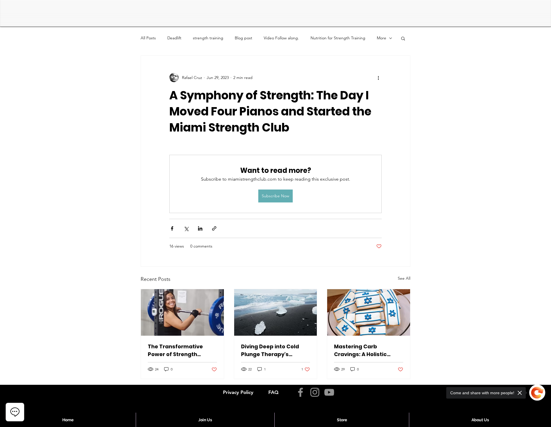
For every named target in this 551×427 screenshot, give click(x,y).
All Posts (148, 37)
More (381, 37)
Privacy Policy (238, 392)
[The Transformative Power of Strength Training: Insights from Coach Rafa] (182, 312)
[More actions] (378, 77)
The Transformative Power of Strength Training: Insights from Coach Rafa (179, 350)
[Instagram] (315, 392)
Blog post (243, 37)
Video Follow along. (281, 37)
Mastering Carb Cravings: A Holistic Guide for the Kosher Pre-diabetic (362, 350)
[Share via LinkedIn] (200, 228)
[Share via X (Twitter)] (186, 228)
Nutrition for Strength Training (338, 37)
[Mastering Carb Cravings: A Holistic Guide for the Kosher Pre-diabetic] (368, 312)
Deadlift (174, 37)
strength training (208, 37)
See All (404, 278)
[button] (403, 38)
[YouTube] (329, 392)
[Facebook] (300, 392)
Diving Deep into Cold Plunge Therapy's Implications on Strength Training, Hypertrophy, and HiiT (275, 350)
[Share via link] (214, 228)
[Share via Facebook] (172, 228)
